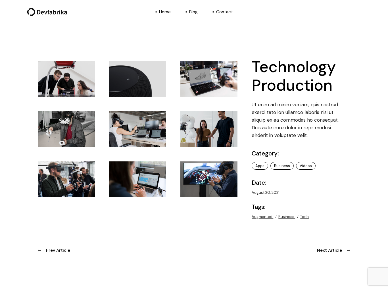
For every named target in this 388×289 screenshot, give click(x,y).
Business (282, 165)
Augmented (262, 216)
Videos (306, 165)
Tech (304, 216)
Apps (259, 165)
